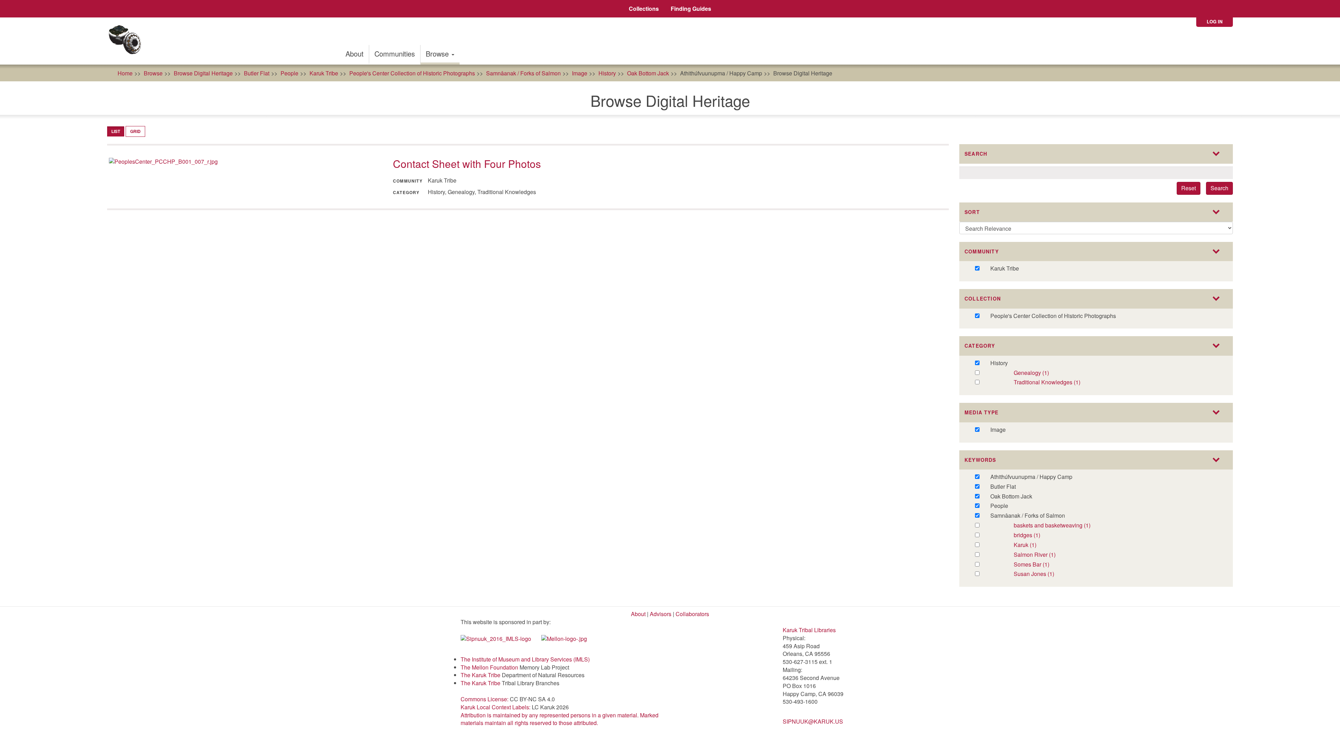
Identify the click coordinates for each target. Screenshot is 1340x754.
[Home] (127, 41)
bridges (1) (1036, 535)
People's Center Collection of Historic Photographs (412, 73)
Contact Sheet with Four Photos (467, 163)
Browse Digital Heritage (203, 73)
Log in (1214, 21)
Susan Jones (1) (1042, 574)
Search (1219, 188)
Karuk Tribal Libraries (809, 630)
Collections (644, 9)
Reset (1188, 188)
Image (579, 73)
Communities (394, 54)
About (354, 54)
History (607, 73)
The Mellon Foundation (489, 667)
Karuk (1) (1032, 545)
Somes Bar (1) (1040, 565)
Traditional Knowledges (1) (1062, 382)
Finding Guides (691, 9)
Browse (438, 54)
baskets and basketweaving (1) (1071, 526)
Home (125, 73)
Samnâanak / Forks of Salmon (523, 73)
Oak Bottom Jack (648, 73)
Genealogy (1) (1045, 373)
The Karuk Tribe (480, 675)
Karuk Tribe (324, 73)
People (289, 73)
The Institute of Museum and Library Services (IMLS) (525, 659)
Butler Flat (256, 73)
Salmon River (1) (1044, 555)
